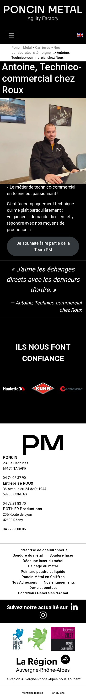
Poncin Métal (21, 47)
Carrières (42, 47)
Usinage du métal (43, 566)
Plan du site (57, 692)
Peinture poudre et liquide (43, 571)
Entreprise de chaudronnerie (43, 550)
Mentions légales (32, 692)
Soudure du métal (28, 555)
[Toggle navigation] (11, 35)
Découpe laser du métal (43, 561)
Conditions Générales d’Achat (43, 593)
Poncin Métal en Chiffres (43, 577)
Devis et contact (43, 587)
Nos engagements (59, 582)
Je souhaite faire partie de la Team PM (43, 246)
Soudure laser (61, 555)
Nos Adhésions (24, 582)
